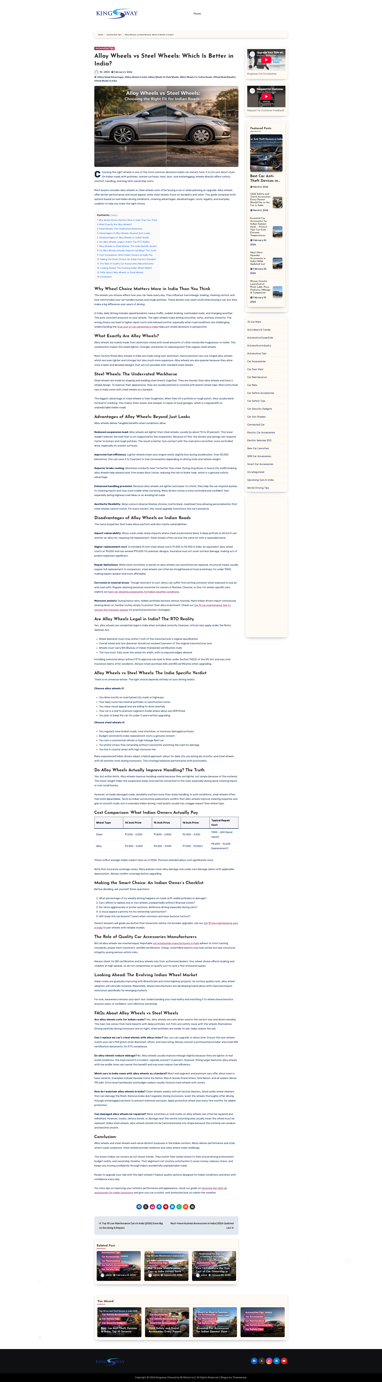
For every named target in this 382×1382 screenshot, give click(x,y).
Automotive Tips (105, 48)
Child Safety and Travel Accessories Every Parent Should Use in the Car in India (260, 200)
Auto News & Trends (259, 329)
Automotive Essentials (260, 337)
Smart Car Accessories (260, 464)
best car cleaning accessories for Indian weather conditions (143, 591)
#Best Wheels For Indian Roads (196, 77)
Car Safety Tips (110, 1269)
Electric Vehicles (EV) (259, 440)
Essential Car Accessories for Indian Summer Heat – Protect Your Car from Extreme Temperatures (258, 227)
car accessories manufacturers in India (176, 943)
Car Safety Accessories (115, 1265)
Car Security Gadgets (259, 408)
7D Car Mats (254, 321)
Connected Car (256, 424)
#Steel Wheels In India (105, 81)
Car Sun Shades (256, 416)
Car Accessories (110, 1257)
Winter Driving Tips (258, 487)
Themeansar (239, 1377)
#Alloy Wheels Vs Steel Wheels (163, 77)
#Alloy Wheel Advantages (110, 77)
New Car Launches (258, 448)
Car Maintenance (111, 1261)
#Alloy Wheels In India (136, 77)
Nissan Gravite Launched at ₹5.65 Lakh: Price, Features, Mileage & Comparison (260, 287)
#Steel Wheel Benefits (224, 77)
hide (114, 215)
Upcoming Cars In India (260, 480)
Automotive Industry (259, 345)
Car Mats (252, 385)
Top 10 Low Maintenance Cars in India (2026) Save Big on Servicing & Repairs (165, 1271)
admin (107, 72)
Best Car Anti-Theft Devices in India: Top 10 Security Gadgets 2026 (119, 1331)
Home (197, 14)
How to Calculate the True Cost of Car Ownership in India (213, 1271)
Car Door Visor (255, 369)
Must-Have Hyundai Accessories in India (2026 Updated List (258, 258)
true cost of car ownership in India (137, 326)
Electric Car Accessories (261, 432)
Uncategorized (255, 472)
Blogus (225, 1377)
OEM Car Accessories (259, 456)
